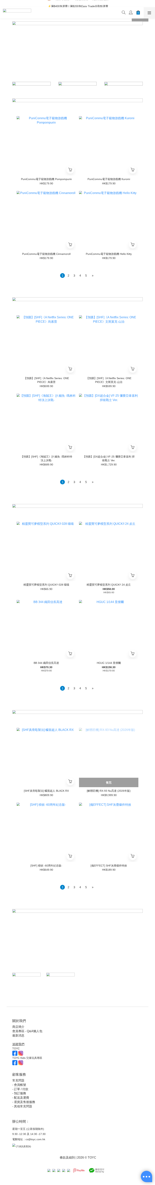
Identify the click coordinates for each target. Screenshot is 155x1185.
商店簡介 (18, 1026)
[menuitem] (62, 275)
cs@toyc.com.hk (35, 1139)
